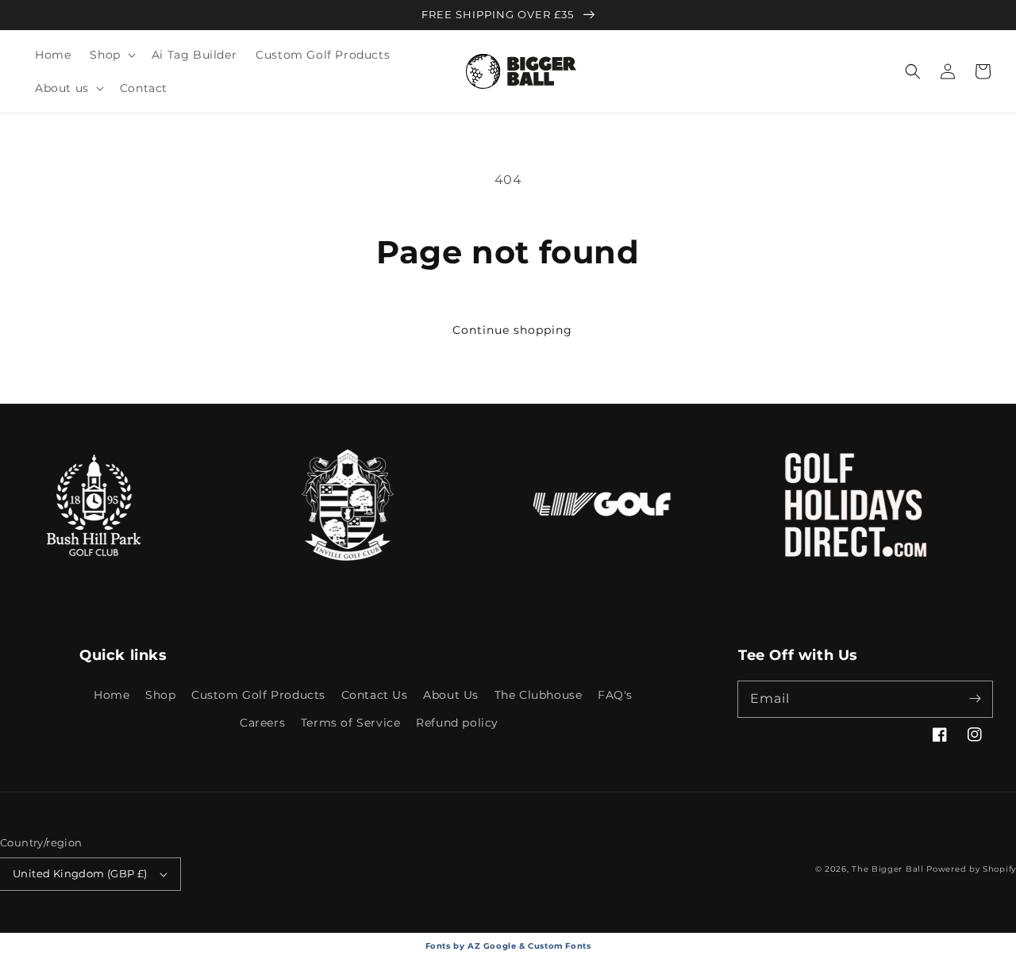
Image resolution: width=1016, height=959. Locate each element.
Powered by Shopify (971, 869)
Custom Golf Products (258, 695)
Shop (160, 695)
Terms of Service (351, 722)
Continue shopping (512, 330)
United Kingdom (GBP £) (80, 873)
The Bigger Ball (888, 869)
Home (111, 695)
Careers (262, 722)
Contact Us (374, 695)
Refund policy (457, 722)
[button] (110, 54)
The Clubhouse (539, 695)
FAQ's (615, 695)
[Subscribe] (974, 698)
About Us (451, 695)
